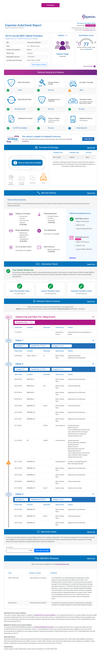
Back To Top (91, 147)
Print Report (50, 5)
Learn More (88, 139)
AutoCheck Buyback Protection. (44, 627)
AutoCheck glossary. (62, 564)
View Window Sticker (39, 65)
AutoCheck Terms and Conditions (45, 615)
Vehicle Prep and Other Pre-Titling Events (35, 317)
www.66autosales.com (89, 30)
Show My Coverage (42, 550)
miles (30, 550)
